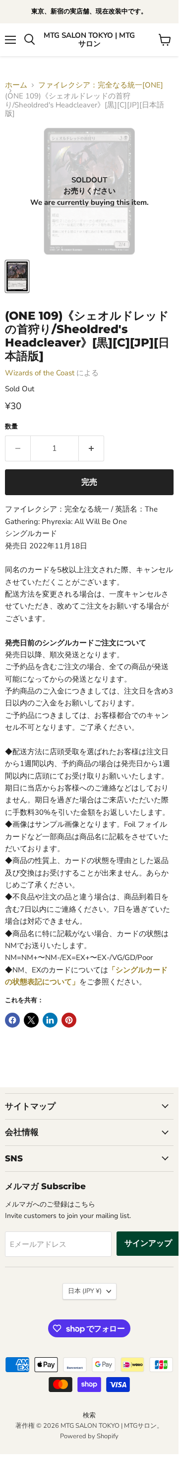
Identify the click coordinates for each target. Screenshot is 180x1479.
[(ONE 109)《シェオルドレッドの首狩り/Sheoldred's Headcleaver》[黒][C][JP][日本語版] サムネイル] (17, 276)
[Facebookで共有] (12, 1020)
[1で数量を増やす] (91, 448)
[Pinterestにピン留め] (68, 1020)
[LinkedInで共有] (50, 1020)
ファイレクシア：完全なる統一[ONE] (100, 85)
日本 (85, 1291)
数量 (11, 427)
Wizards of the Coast (39, 373)
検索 (89, 1415)
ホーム (16, 85)
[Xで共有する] (31, 1020)
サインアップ (148, 1243)
